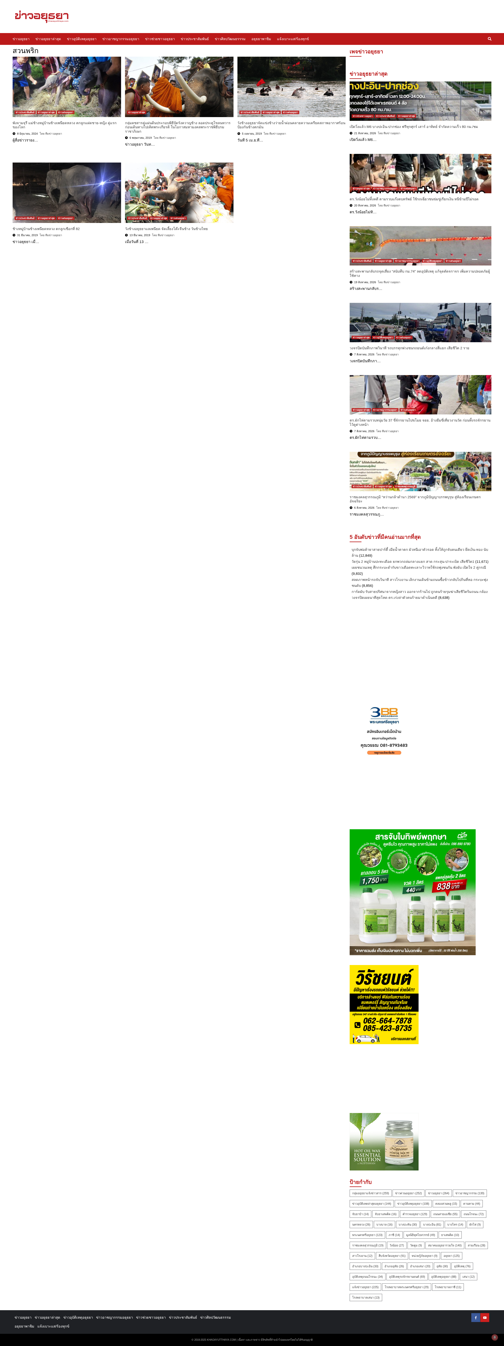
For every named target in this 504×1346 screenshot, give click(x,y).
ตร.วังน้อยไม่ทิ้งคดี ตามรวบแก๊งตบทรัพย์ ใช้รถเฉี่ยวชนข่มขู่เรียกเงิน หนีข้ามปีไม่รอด (414, 199)
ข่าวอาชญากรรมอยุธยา (120, 39)
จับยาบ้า (360, 1214)
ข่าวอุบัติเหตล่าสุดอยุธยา (371, 1203)
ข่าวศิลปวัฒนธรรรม (230, 39)
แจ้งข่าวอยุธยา (365, 1287)
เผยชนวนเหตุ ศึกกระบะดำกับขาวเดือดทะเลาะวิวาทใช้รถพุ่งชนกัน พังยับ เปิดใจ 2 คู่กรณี (419, 567)
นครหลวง (361, 1224)
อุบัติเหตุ (462, 1266)
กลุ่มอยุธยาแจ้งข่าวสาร (370, 1193)
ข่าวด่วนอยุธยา (408, 1193)
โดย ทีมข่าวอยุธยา (51, 133)
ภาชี (394, 1235)
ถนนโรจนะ (474, 1214)
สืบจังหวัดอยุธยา (392, 1255)
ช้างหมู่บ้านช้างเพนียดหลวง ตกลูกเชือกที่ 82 (46, 229)
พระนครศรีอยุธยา (367, 1235)
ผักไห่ (475, 1224)
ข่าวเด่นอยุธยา (65, 112)
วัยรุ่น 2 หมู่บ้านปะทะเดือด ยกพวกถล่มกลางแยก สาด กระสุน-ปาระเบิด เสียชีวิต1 (413, 562)
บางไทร (455, 1224)
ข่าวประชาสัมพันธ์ (195, 39)
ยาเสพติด (450, 1235)
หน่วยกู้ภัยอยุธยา (424, 1255)
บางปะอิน (432, 1224)
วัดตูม (416, 1245)
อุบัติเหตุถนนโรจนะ (367, 1276)
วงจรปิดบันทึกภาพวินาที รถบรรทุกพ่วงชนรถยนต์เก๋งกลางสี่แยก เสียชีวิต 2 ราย (409, 348)
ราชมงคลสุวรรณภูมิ (405, 486)
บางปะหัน (408, 1224)
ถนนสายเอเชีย (445, 1214)
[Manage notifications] (495, 1337)
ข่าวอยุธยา (21, 39)
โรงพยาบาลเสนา (366, 1297)
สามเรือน (476, 1245)
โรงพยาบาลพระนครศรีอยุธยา (407, 1287)
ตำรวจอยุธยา (415, 1214)
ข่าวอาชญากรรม (469, 1193)
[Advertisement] (420, 651)
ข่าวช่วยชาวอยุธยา (160, 39)
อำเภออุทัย (394, 1266)
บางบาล (384, 1224)
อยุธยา (452, 1255)
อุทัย (442, 1266)
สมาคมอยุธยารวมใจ (445, 1245)
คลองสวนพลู (446, 1203)
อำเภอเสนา (420, 1266)
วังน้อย (397, 1245)
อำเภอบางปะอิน (365, 1266)
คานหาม (471, 1203)
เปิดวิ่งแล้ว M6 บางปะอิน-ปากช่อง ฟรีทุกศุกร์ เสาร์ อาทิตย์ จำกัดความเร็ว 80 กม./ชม (414, 127)
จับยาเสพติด (386, 1214)
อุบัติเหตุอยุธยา (443, 1276)
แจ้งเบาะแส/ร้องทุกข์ (293, 39)
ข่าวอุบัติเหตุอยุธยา (81, 39)
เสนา (468, 1276)
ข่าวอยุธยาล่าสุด (48, 39)
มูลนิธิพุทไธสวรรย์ (420, 1235)
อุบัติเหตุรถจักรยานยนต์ (407, 1276)
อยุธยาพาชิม (261, 39)
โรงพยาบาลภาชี (448, 1287)
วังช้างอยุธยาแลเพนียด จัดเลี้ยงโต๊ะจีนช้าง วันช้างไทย (166, 229)
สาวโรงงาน (362, 1255)
